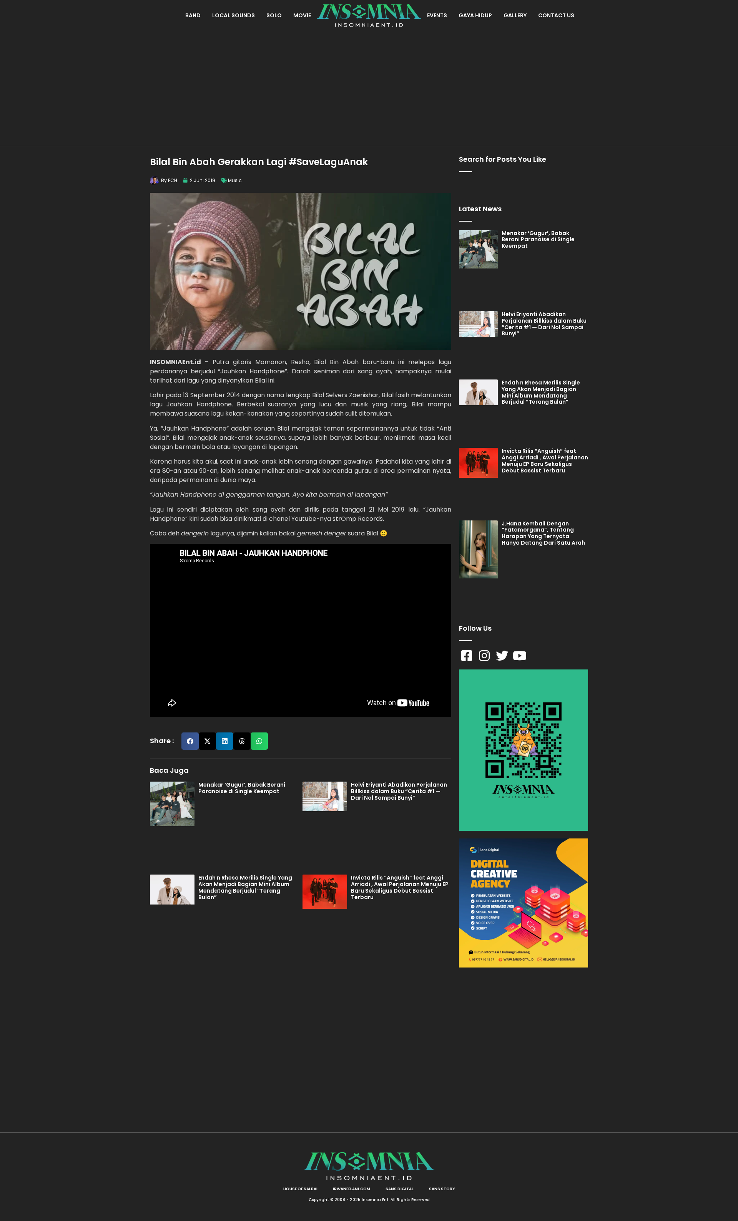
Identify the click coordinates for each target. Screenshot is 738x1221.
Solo (274, 15)
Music (235, 180)
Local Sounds (233, 15)
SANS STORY (442, 1189)
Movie (302, 15)
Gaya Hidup (475, 15)
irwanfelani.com (351, 1189)
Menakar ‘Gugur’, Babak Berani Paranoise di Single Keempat (241, 788)
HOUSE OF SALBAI (300, 1189)
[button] (190, 741)
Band (193, 15)
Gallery (515, 15)
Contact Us (556, 15)
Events (437, 15)
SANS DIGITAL (400, 1189)
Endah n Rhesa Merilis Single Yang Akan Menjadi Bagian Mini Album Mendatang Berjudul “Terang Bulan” (245, 887)
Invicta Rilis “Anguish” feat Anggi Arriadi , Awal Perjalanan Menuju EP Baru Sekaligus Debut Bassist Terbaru (400, 887)
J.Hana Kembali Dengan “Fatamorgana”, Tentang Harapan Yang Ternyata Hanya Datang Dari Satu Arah (543, 533)
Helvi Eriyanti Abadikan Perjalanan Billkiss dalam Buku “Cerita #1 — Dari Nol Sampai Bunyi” (399, 791)
